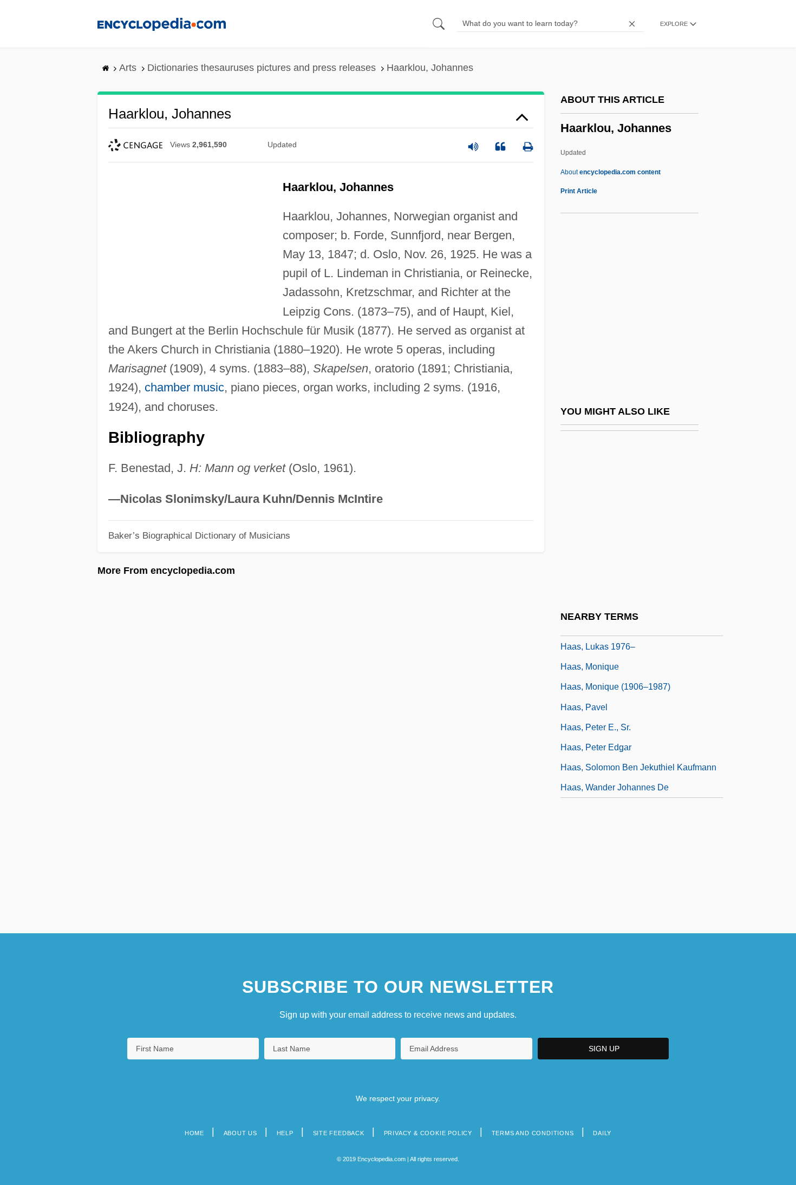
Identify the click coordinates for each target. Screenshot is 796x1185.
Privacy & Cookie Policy (428, 1133)
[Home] (161, 23)
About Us (240, 1133)
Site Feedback (338, 1133)
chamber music (184, 387)
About (610, 172)
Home (194, 1133)
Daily (602, 1133)
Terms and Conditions (533, 1133)
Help (285, 1133)
